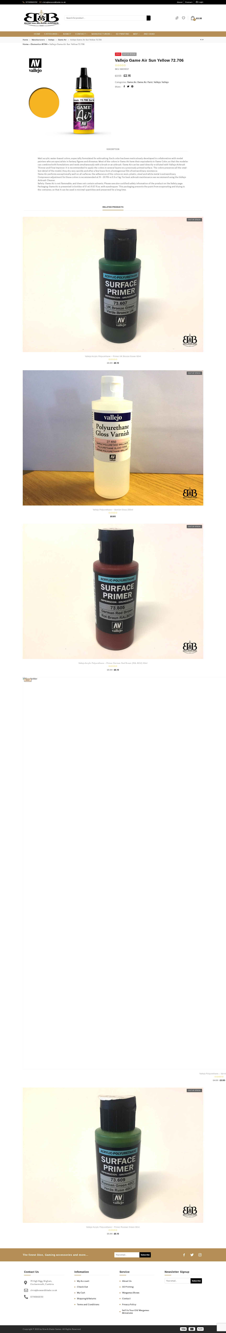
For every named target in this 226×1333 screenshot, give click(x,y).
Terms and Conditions (88, 1304)
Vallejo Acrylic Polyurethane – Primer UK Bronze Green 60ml (113, 356)
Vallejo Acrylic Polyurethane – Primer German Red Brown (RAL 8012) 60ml (113, 663)
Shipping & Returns (86, 1298)
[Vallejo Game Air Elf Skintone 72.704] (201, 40)
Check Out (82, 1286)
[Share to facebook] (124, 86)
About (179, 2)
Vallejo (51, 40)
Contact (189, 2)
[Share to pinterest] (132, 86)
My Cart (81, 1292)
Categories (50, 34)
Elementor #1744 (39, 44)
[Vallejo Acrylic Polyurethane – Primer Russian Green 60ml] (113, 1155)
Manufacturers (101, 34)
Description (113, 149)
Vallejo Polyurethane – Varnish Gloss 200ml (113, 510)
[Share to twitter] (128, 86)
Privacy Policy (129, 1304)
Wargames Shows (130, 1292)
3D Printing (122, 34)
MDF (135, 34)
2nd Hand (149, 34)
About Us (126, 1281)
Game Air (62, 40)
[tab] (113, 149)
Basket (67, 34)
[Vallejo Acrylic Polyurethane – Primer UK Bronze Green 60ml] (113, 284)
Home (37, 34)
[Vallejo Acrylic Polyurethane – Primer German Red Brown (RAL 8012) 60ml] (113, 591)
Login (201, 2)
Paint (150, 82)
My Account (83, 1281)
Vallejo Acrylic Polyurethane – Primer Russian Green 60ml (113, 1227)
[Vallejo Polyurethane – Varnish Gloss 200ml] (113, 437)
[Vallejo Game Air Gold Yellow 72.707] (203, 40)
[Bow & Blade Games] (41, 17)
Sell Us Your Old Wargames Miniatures (135, 1311)
